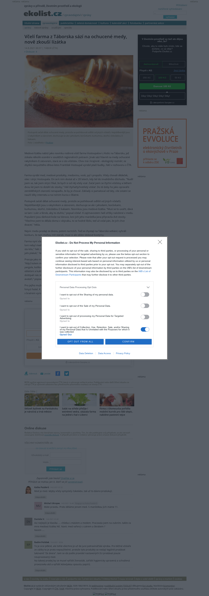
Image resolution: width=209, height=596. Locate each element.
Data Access (104, 353)
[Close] (161, 243)
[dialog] (104, 298)
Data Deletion (86, 353)
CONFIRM (128, 341)
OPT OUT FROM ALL (80, 341)
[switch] (145, 294)
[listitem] (104, 287)
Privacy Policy (123, 353)
